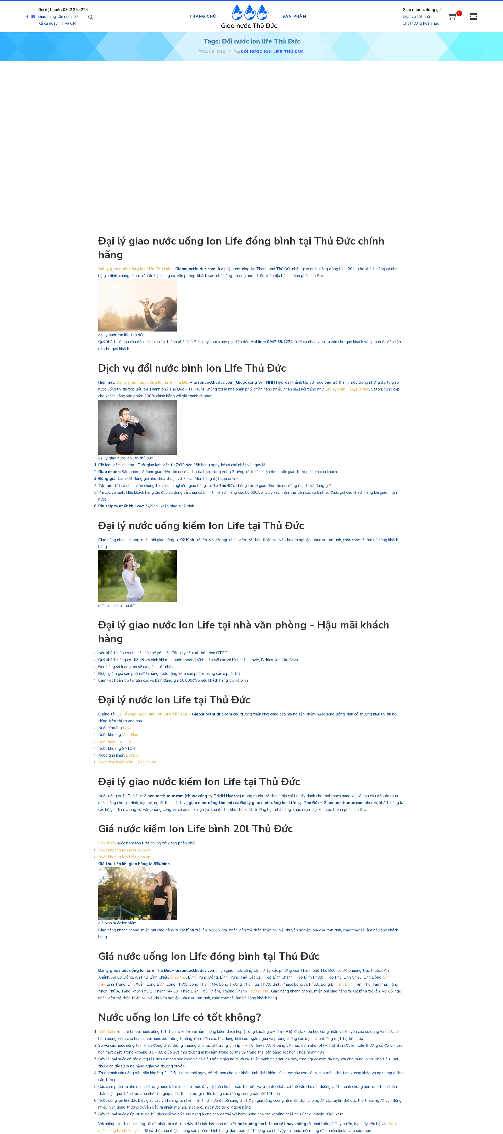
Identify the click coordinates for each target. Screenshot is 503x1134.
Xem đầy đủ (130, 201)
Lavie (330, 389)
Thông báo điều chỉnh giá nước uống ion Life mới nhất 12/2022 (143, 154)
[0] (453, 18)
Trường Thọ (259, 991)
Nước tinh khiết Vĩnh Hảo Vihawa (127, 762)
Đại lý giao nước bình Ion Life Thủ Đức (152, 714)
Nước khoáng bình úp (124, 857)
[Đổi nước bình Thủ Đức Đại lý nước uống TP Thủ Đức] (251, 95)
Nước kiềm (107, 1031)
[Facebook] (27, 16)
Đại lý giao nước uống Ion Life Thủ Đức (134, 269)
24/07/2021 (225, 135)
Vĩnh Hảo (345, 389)
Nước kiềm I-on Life (115, 741)
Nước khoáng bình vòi (125, 850)
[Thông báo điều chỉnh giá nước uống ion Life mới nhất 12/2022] (146, 95)
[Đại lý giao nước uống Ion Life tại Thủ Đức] (356, 95)
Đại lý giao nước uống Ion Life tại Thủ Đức (353, 150)
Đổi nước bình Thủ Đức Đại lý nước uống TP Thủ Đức (251, 150)
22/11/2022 (120, 135)
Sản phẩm (107, 843)
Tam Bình (344, 984)
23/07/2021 (330, 135)
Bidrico (362, 389)
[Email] (34, 16)
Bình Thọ (178, 977)
